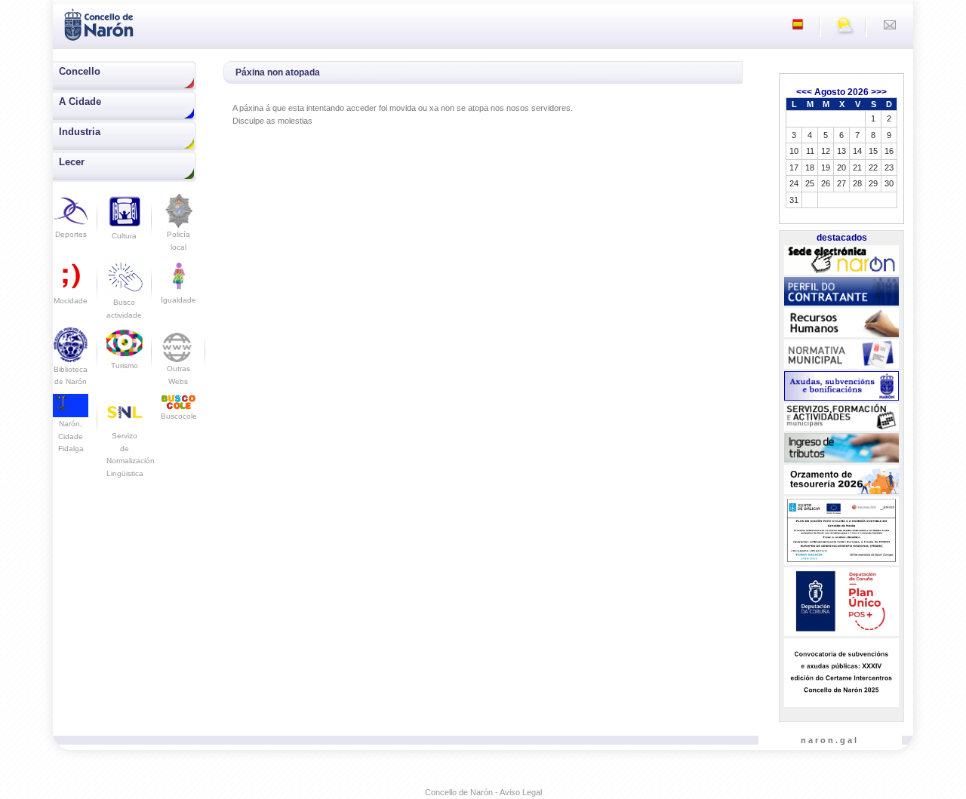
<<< (804, 92)
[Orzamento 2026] (841, 479)
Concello (79, 71)
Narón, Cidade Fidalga (71, 436)
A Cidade (80, 101)
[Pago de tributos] (841, 448)
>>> (879, 92)
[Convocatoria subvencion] (841, 673)
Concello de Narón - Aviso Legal (483, 792)
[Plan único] (841, 602)
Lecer (72, 161)
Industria (79, 131)
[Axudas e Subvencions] (841, 386)
